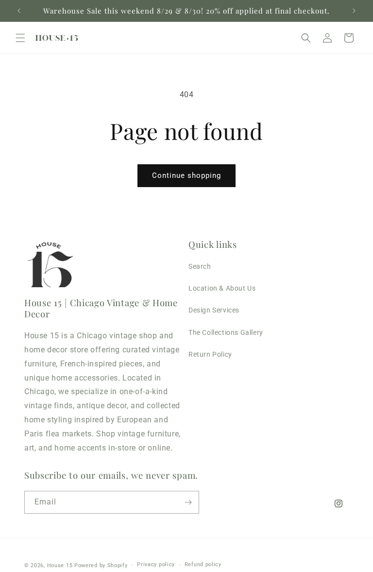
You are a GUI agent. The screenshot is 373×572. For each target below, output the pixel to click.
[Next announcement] (354, 10)
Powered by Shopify (101, 565)
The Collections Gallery (225, 332)
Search (199, 266)
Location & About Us (221, 288)
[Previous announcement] (19, 10)
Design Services (213, 310)
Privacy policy (156, 564)
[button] (20, 38)
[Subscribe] (188, 502)
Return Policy (210, 354)
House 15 (60, 565)
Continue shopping (186, 175)
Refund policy (203, 564)
